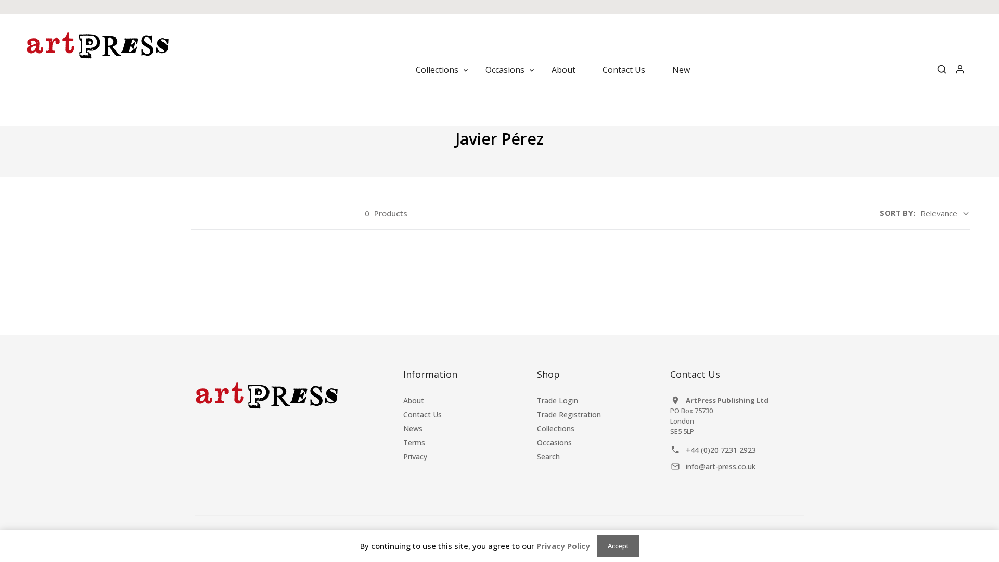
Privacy (415, 457)
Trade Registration (569, 414)
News (412, 428)
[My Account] (960, 69)
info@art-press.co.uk (720, 466)
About (413, 400)
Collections (555, 428)
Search (548, 457)
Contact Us (422, 414)
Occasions (554, 443)
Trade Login (557, 400)
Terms (414, 443)
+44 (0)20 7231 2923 (721, 450)
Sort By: (897, 213)
